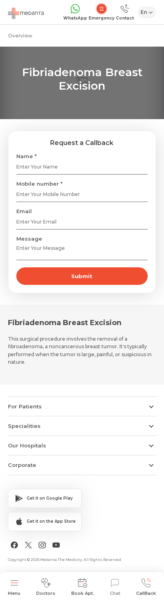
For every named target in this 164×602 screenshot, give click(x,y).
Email (24, 211)
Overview (20, 36)
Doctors (45, 593)
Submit (81, 276)
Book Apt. (82, 593)
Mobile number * (39, 183)
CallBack (146, 593)
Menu (14, 593)
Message (29, 238)
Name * (26, 156)
